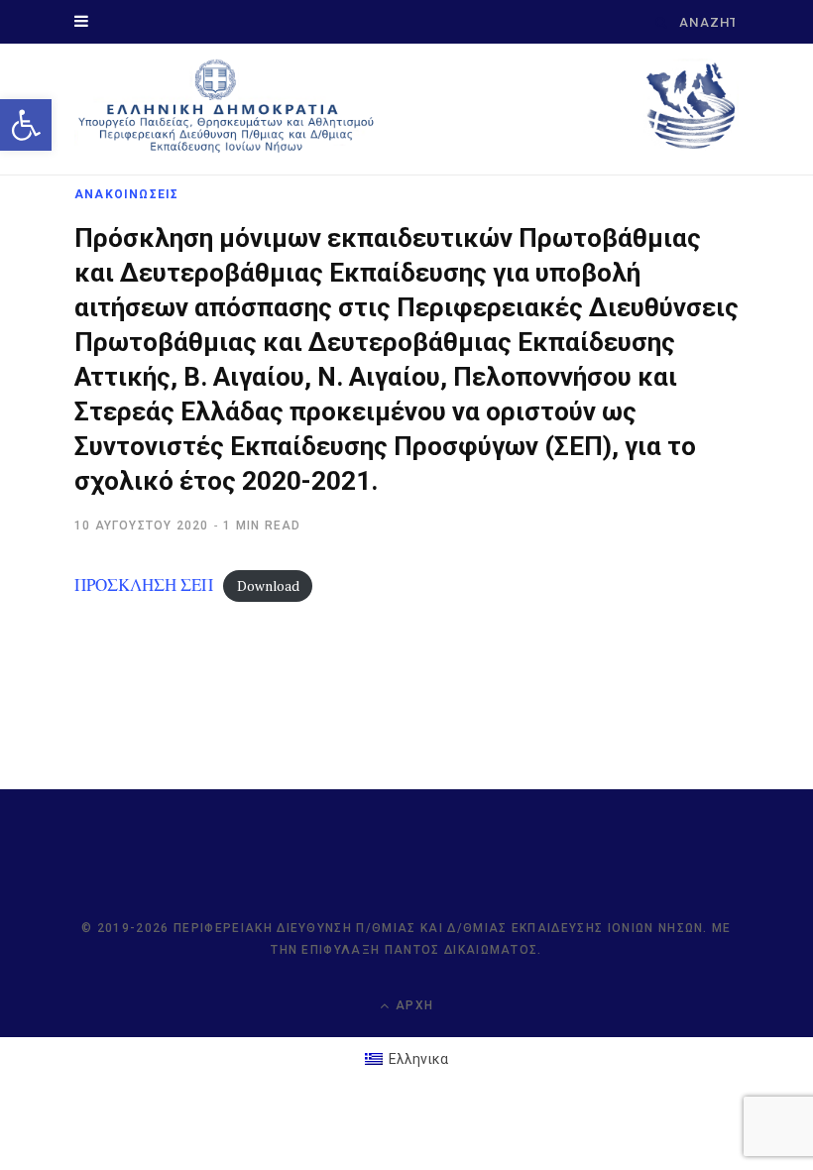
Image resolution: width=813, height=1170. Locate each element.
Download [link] (268, 586)
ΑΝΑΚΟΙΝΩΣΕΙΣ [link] (126, 194)
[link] (26, 125)
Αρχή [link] (412, 1005)
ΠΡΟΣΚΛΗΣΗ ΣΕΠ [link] (143, 584)
